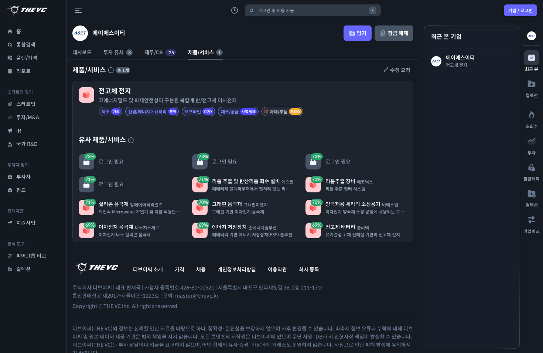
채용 (201, 269)
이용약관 (277, 269)
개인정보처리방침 (237, 269)
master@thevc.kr (197, 295)
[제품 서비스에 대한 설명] (110, 70)
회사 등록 (309, 269)
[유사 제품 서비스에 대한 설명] (130, 140)
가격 (179, 269)
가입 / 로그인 (520, 10)
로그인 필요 (104, 159)
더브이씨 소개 (148, 269)
